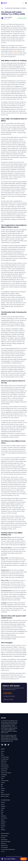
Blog (2, 8)
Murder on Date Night (5, 841)
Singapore (3, 806)
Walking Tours (4, 761)
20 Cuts (2, 851)
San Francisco (4, 817)
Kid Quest (3, 837)
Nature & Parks (4, 768)
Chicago (3, 808)
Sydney (2, 819)
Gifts (2, 753)
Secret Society (4, 839)
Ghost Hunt (3, 843)
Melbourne (3, 821)
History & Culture (4, 764)
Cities (2, 778)
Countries (3, 776)
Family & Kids (4, 770)
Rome (2, 812)
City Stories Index (5, 780)
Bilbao (15, 51)
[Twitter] (8, 745)
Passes (2, 755)
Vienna (2, 827)
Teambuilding (4, 774)
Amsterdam (3, 816)
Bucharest (3, 825)
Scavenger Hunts (4, 759)
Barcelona (3, 829)
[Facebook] (2, 745)
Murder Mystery (4, 835)
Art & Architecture (5, 766)
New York (3, 802)
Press (2, 792)
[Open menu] (26, 3)
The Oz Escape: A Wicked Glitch (8, 849)
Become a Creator (5, 796)
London (2, 804)
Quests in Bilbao (7, 693)
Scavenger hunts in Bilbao (9, 696)
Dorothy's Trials (4, 845)
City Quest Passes (5, 757)
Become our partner (5, 794)
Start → (23, 858)
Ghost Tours (3, 762)
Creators (3, 782)
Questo (3, 718)
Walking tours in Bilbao (8, 699)
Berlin (2, 810)
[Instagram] (5, 745)
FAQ (2, 786)
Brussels (3, 823)
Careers (2, 790)
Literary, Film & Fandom (6, 772)
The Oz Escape (4, 847)
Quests (2, 751)
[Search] (23, 3)
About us (3, 788)
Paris (2, 814)
